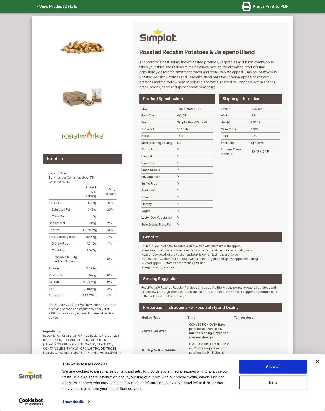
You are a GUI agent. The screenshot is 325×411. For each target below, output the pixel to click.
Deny (273, 382)
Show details (73, 402)
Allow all (273, 367)
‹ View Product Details (57, 6)
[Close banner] (317, 361)
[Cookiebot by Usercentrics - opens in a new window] (31, 401)
